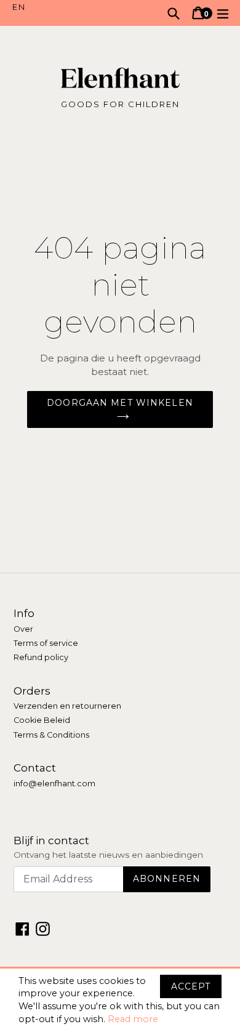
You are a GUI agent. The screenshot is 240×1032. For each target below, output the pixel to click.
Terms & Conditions (51, 735)
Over (23, 629)
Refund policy (41, 657)
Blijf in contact (51, 840)
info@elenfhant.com (54, 783)
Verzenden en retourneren (67, 706)
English (66, 7)
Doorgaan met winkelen (120, 402)
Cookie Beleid (42, 720)
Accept (190, 986)
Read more (133, 1019)
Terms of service (46, 643)
